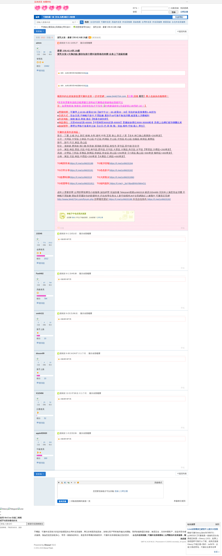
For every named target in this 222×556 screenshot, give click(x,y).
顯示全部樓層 (86, 43)
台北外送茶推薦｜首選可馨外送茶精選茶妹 (35, 27)
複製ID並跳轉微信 (35, 524)
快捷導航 (179, 17)
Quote (71, 482)
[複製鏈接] (96, 37)
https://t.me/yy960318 (81, 177)
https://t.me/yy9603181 (81, 170)
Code (74, 482)
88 (44, 52)
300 (50, 442)
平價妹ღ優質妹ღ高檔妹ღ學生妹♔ (56, 27)
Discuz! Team (48, 548)
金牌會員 (40, 249)
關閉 (217, 524)
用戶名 (135, 8)
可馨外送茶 (106, 22)
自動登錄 (175, 8)
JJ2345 (39, 233)
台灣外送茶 (146, 22)
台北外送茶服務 (178, 22)
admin (38, 43)
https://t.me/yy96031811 (82, 183)
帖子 (74, 22)
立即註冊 (184, 12)
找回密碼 (184, 8)
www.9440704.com (116, 96)
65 (44, 442)
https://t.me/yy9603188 (81, 163)
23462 (46, 66)
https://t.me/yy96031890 (121, 177)
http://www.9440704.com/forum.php (75, 199)
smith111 (40, 313)
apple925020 (41, 433)
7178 (38, 52)
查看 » (216, 552)
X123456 (39, 393)
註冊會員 (40, 409)
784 (50, 283)
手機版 (37, 532)
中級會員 (40, 449)
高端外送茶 (116, 22)
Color (62, 482)
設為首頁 (38, 2)
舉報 (183, 228)
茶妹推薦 (137, 22)
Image (65, 482)
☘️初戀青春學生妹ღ (82, 27)
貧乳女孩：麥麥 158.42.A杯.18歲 (107, 27)
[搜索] (82, 22)
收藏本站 (47, 2)
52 (50, 402)
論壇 (37, 17)
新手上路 (40, 329)
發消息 (42, 70)
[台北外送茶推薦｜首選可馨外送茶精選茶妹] (51, 10)
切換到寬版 (187, 2)
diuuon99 (40, 353)
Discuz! (47, 545)
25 (44, 402)
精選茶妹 (167, 22)
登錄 (73, 217)
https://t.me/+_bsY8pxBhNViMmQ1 (128, 183)
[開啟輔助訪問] (184, 2)
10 (50, 322)
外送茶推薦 (127, 22)
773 (44, 243)
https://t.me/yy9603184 (121, 163)
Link (68, 482)
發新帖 (39, 31)
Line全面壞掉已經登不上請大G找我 (202, 529)
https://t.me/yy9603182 (121, 170)
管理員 (39, 59)
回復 (86, 73)
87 (44, 283)
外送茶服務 (157, 22)
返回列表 (183, 31)
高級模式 (158, 482)
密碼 (135, 12)
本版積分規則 (179, 501)
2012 (50, 243)
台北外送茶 (95, 22)
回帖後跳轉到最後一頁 (80, 501)
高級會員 (40, 289)
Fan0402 (39, 273)
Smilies (78, 482)
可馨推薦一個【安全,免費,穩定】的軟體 (59, 17)
